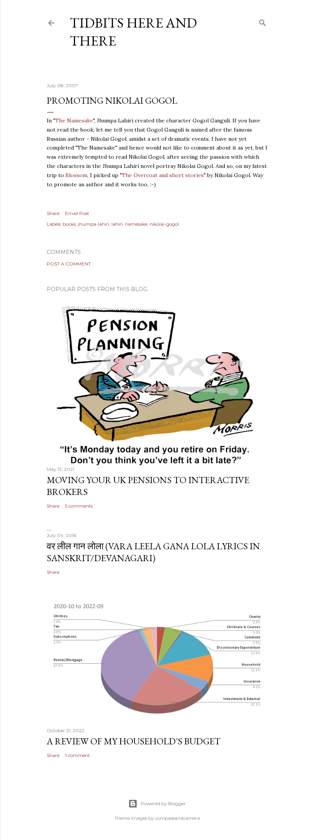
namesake (136, 224)
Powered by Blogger (163, 803)
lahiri (117, 224)
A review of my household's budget (134, 741)
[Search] (262, 21)
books (69, 224)
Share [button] (53, 213)
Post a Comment (69, 264)
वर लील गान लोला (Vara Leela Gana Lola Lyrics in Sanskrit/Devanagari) (153, 552)
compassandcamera (177, 818)
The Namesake (74, 120)
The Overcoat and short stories (163, 175)
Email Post (77, 213)
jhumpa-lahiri (93, 224)
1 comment (77, 755)
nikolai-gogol (164, 224)
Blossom (76, 175)
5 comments (79, 506)
